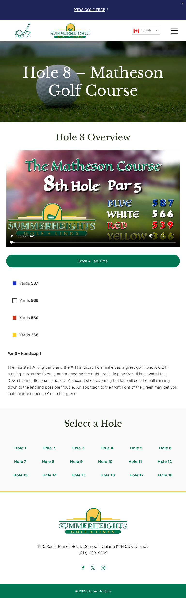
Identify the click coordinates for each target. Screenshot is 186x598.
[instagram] (103, 569)
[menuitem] (20, 448)
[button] (174, 30)
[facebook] (83, 569)
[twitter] (93, 569)
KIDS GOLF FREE (89, 10)
